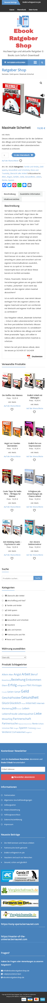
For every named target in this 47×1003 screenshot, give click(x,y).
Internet (31, 703)
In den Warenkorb (22, 155)
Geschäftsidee (11, 698)
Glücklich (15, 703)
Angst (9, 176)
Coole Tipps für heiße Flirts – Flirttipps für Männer (12, 493)
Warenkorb (21, 9)
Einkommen (33, 679)
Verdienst (7, 731)
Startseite (5, 74)
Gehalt (17, 691)
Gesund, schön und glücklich (15, 862)
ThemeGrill (28, 996)
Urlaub (38, 728)
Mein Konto (33, 9)
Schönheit (6, 728)
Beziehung (18, 680)
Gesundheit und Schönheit (19, 170)
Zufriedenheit (19, 732)
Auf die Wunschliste (10, 160)
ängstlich (29, 732)
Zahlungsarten (10, 805)
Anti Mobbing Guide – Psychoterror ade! (12, 543)
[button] (41, 83)
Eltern (5, 685)
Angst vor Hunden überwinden (12, 444)
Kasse (12, 9)
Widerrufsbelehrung (12, 810)
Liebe (38, 713)
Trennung (32, 728)
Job (14, 708)
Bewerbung (6, 680)
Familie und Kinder (31, 166)
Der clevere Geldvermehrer (34, 543)
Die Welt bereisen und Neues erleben (19, 843)
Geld (22, 176)
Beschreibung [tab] (10, 194)
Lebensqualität (26, 713)
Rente (4, 180)
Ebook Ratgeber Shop (23, 38)
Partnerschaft (22, 719)
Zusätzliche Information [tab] (30, 194)
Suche (37, 578)
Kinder (19, 709)
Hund (23, 703)
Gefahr (16, 176)
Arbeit (26, 674)
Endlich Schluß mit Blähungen (34, 396)
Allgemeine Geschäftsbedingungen (18, 800)
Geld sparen (14, 74)
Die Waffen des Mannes (12, 395)
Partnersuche (10, 723)
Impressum (8, 824)
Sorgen (16, 728)
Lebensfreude (9, 713)
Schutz (41, 723)
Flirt (29, 685)
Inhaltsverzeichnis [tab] (11, 199)
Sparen (11, 180)
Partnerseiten (9, 795)
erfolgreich (21, 685)
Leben (38, 176)
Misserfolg (7, 718)
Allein (5, 674)
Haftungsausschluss (12, 814)
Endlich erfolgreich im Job (29, 2)
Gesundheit (30, 176)
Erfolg (12, 685)
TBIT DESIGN (15, 996)
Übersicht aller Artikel (18, 173)
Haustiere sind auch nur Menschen (18, 857)
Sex (11, 727)
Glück (5, 703)
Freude (4, 692)
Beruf (34, 674)
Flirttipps (37, 685)
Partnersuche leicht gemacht (15, 848)
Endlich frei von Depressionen (34, 444)
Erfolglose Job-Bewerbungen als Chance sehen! (34, 493)
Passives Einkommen (25, 724)
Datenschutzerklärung (13, 819)
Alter (4, 176)
